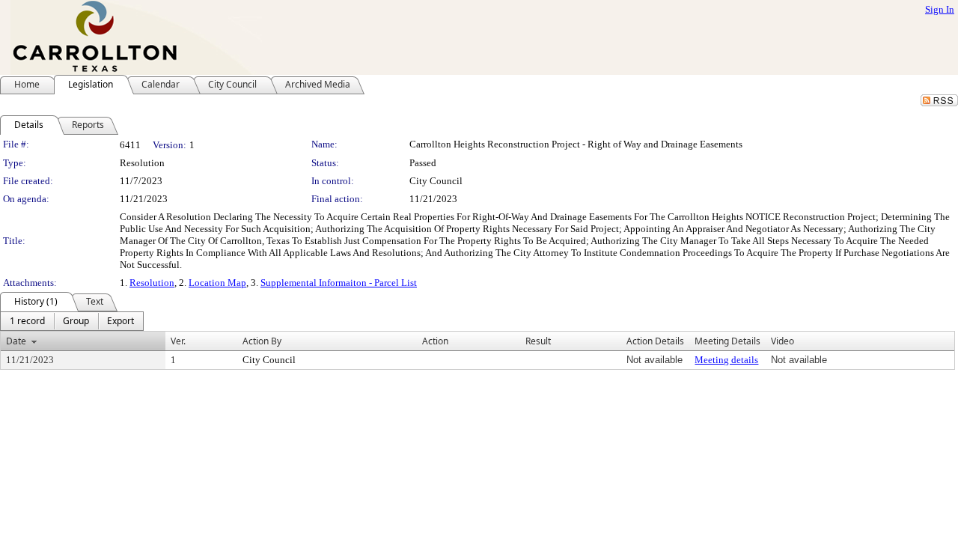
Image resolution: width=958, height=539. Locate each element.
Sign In (939, 9)
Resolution (151, 282)
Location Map (217, 282)
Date (16, 341)
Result (538, 341)
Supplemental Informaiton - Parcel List (338, 282)
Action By (261, 341)
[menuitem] (27, 321)
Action (435, 341)
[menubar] (72, 321)
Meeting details (726, 359)
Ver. (178, 341)
